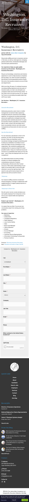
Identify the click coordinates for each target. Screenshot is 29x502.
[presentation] (14, 347)
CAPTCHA (6, 343)
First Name (6, 267)
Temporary (4, 176)
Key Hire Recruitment (7, 132)
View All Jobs (5, 423)
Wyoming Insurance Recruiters (14, 242)
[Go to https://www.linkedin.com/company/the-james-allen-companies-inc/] (4, 482)
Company (6, 300)
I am (4, 258)
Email (5, 317)
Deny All (14, 500)
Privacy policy (4, 500)
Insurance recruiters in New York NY (13, 244)
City (5, 283)
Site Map (24, 493)
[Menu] (27, 1)
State (5, 291)
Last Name (6, 275)
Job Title (5, 308)
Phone (5, 325)
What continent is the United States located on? (13, 333)
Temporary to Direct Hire (7, 188)
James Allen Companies (17, 53)
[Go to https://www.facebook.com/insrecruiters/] (2, 482)
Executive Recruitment (7, 107)
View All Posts (5, 453)
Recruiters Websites (15, 493)
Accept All (25, 500)
